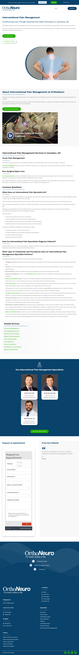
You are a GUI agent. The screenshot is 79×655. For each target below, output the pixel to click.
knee (46, 288)
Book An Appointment (42, 565)
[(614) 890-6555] (33, 561)
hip (48, 288)
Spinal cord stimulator (11, 312)
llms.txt (12, 652)
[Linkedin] (75, 652)
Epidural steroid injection (11, 278)
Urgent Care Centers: (8, 607)
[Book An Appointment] (31, 565)
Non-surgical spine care (8, 176)
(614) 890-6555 (42, 561)
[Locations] (35, 569)
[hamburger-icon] (56, 8)
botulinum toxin (32, 274)
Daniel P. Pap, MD (29, 393)
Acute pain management (8, 165)
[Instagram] (72, 652)
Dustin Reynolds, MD (49, 393)
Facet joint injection (10, 283)
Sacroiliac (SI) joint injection (12, 293)
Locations (42, 569)
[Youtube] (68, 652)
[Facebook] (65, 652)
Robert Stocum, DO (29, 418)
